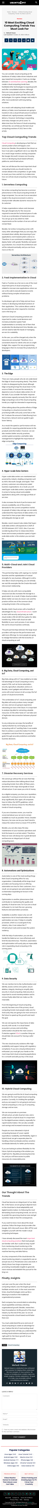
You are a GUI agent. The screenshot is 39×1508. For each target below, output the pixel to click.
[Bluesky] (26, 1383)
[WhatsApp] (19, 40)
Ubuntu (30, 1502)
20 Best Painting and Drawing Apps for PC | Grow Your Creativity (29, 1481)
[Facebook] (6, 40)
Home (9, 12)
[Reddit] (21, 1383)
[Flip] (32, 40)
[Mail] (15, 1383)
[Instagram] (12, 1383)
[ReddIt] (24, 40)
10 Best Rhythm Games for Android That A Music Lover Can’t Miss (10, 1481)
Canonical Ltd (20, 1504)
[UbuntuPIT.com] (18, 2)
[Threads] (32, 1383)
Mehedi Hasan (11, 33)
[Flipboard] (10, 1383)
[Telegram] (28, 40)
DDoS (18, 1033)
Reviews (14, 12)
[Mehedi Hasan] (19, 1357)
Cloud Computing (8, 143)
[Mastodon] (29, 1383)
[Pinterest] (15, 40)
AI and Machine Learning (18, 82)
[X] (11, 40)
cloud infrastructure (24, 612)
